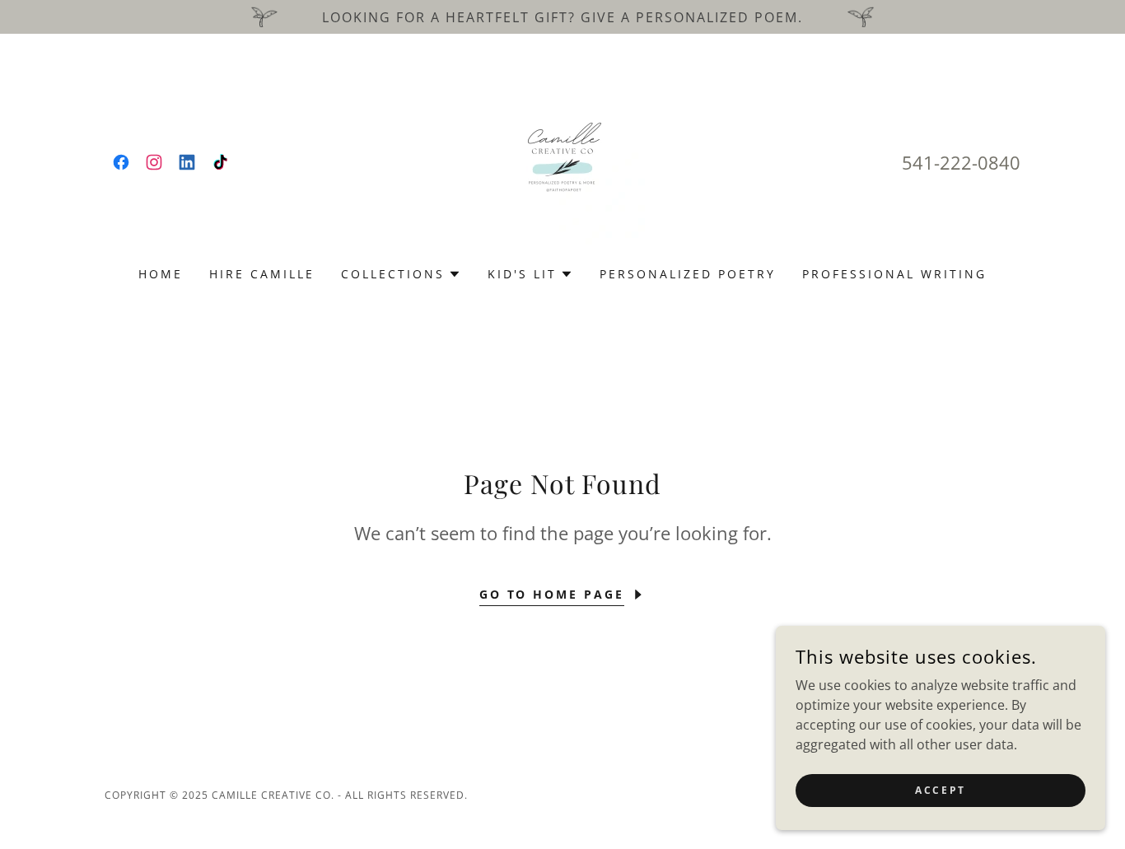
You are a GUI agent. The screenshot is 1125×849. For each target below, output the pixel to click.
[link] (121, 162)
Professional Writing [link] (894, 274)
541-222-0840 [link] (961, 162)
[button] (401, 274)
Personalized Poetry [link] (688, 274)
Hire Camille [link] (262, 274)
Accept (940, 790)
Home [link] (160, 274)
